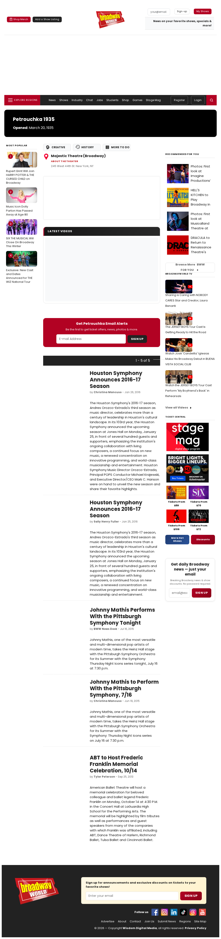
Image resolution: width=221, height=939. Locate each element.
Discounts (203, 539)
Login (198, 100)
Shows (63, 100)
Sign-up (182, 11)
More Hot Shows (177, 539)
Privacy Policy (195, 928)
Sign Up (137, 339)
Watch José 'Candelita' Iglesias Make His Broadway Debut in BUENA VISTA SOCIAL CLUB (190, 358)
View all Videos (176, 407)
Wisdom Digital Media (140, 928)
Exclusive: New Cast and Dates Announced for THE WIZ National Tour (19, 268)
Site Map (200, 921)
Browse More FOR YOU (190, 267)
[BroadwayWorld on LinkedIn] (174, 912)
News (52, 100)
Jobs (99, 100)
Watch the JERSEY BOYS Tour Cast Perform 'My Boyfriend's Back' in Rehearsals (188, 390)
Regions (185, 921)
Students (112, 100)
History (87, 147)
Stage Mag (153, 100)
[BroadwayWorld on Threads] (193, 912)
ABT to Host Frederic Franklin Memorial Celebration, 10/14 (116, 764)
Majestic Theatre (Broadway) (78, 155)
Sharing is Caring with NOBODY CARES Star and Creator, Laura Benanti (186, 300)
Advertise (107, 921)
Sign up (201, 593)
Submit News (167, 921)
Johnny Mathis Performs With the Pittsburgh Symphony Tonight (122, 616)
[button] (211, 100)
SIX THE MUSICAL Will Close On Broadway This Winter (20, 235)
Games (138, 100)
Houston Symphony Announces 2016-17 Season (116, 380)
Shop (125, 100)
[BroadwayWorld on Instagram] (164, 912)
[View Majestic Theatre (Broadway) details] (101, 198)
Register (179, 100)
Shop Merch (20, 19)
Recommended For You (182, 154)
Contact (135, 921)
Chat (89, 100)
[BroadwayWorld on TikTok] (183, 912)
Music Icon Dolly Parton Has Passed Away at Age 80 (19, 203)
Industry (77, 100)
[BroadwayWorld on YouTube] (202, 912)
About (122, 921)
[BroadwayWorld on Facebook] (155, 912)
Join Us (149, 921)
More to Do (120, 147)
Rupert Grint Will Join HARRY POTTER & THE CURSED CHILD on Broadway (20, 169)
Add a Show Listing (47, 19)
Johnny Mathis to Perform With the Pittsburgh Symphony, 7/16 (124, 688)
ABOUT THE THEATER (64, 161)
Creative (58, 147)
